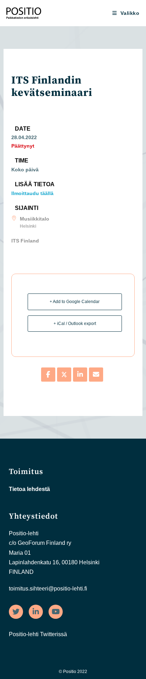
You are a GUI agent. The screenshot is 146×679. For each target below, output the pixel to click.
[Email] (96, 374)
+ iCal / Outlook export (75, 323)
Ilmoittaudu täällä (32, 193)
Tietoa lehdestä (29, 489)
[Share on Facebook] (48, 374)
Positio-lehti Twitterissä (38, 634)
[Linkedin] (80, 374)
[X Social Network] (64, 374)
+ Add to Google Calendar (75, 301)
